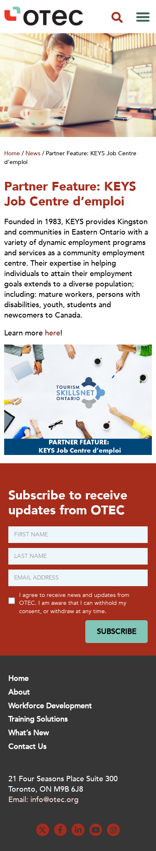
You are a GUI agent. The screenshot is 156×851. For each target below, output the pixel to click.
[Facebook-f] (60, 830)
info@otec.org (54, 800)
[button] (117, 17)
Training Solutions (38, 719)
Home (12, 153)
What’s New (28, 733)
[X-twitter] (42, 830)
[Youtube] (95, 830)
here (52, 333)
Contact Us (27, 746)
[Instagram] (113, 830)
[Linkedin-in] (78, 830)
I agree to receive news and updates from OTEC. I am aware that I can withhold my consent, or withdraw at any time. (74, 603)
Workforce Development (50, 706)
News (32, 153)
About (19, 692)
